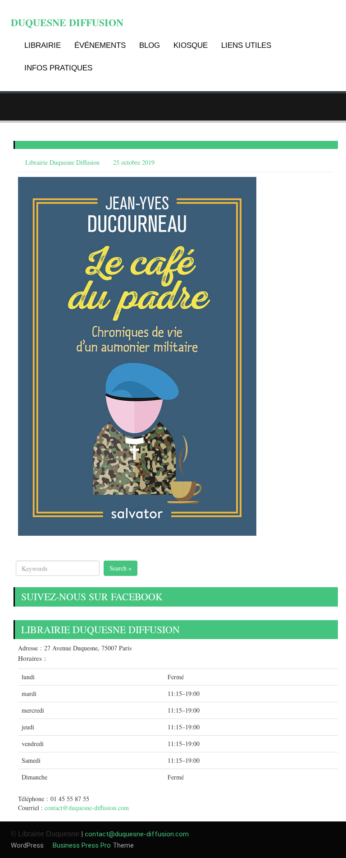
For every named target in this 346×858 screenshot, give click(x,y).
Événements (100, 45)
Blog (149, 45)
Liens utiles (246, 45)
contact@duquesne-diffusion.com (87, 807)
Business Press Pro (81, 845)
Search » (120, 568)
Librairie (42, 45)
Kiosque (190, 45)
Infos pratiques (58, 68)
